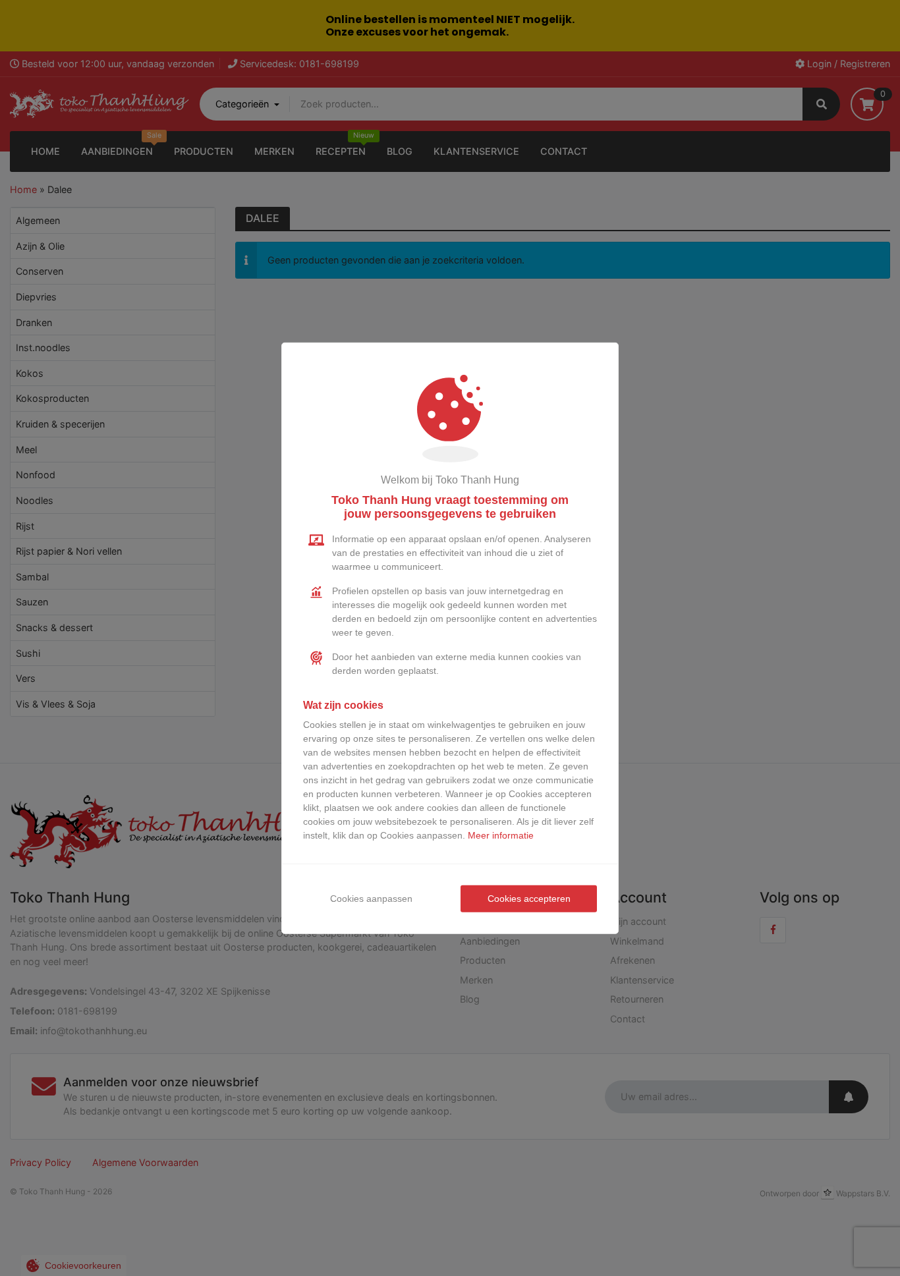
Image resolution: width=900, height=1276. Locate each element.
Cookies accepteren (529, 898)
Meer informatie (501, 835)
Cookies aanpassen (371, 898)
